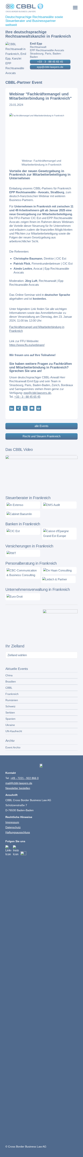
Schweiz (10, 706)
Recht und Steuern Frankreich (41, 436)
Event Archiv (12, 747)
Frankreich (12, 693)
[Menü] (75, 7)
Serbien (10, 712)
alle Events (41, 426)
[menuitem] (75, 7)
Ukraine (10, 724)
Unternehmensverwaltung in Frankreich (37, 589)
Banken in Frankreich (22, 524)
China (9, 675)
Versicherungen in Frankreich (29, 546)
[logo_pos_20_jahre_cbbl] (34, 8)
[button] (11, 408)
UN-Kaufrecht (13, 731)
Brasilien (10, 681)
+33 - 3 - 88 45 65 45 (50, 61)
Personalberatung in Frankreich (31, 563)
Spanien (10, 718)
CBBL (8, 687)
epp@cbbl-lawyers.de (50, 66)
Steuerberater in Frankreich (27, 498)
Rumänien (11, 700)
